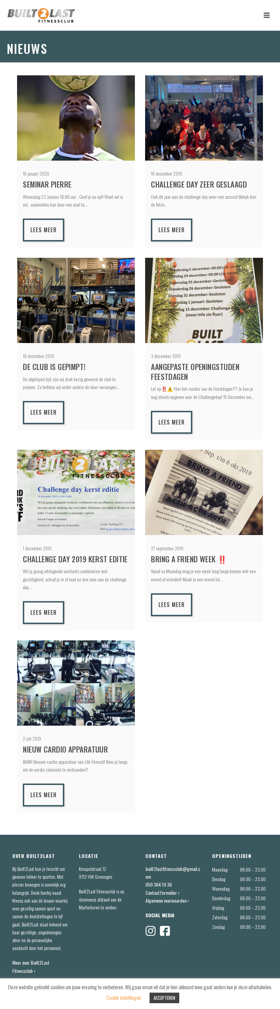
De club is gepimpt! (54, 366)
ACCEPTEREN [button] (164, 997)
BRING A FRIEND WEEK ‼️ (189, 558)
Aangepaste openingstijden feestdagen (195, 371)
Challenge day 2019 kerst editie (75, 558)
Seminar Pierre (47, 184)
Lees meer (43, 230)
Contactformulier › (162, 892)
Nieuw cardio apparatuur (65, 749)
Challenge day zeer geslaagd (199, 184)
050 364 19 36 (158, 884)
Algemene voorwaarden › (167, 900)
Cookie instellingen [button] (123, 997)
